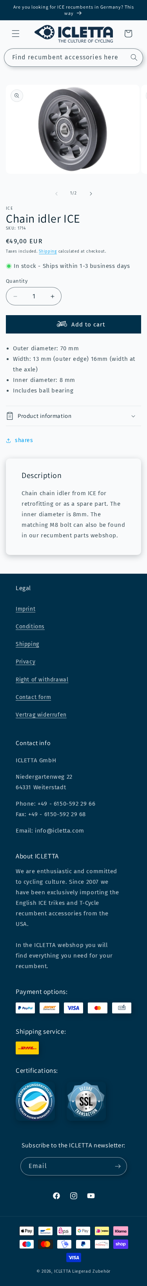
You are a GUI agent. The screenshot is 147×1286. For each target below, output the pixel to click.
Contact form (33, 697)
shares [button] (24, 440)
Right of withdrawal (42, 679)
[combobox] (73, 57)
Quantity (16, 281)
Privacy (25, 661)
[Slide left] (56, 193)
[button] (15, 33)
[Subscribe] (118, 1166)
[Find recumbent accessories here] (134, 57)
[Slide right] (91, 193)
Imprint (25, 609)
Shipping (48, 251)
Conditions (30, 626)
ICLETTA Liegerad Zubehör (82, 1271)
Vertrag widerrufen (41, 715)
